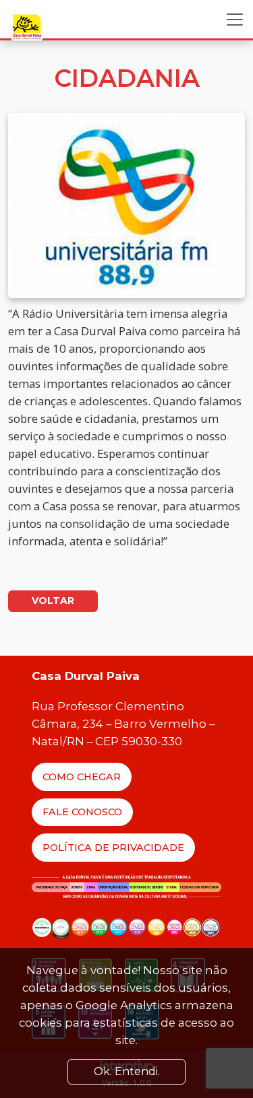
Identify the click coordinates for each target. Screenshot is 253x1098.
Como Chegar (82, 777)
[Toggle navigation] (235, 19)
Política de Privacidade (113, 848)
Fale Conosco (82, 812)
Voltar (53, 600)
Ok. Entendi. (127, 1071)
